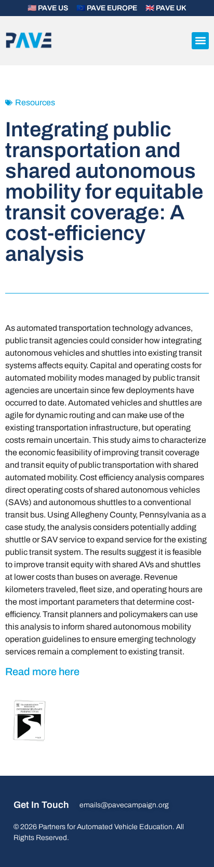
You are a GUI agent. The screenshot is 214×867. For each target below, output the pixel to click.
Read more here (42, 671)
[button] (200, 40)
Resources (35, 102)
